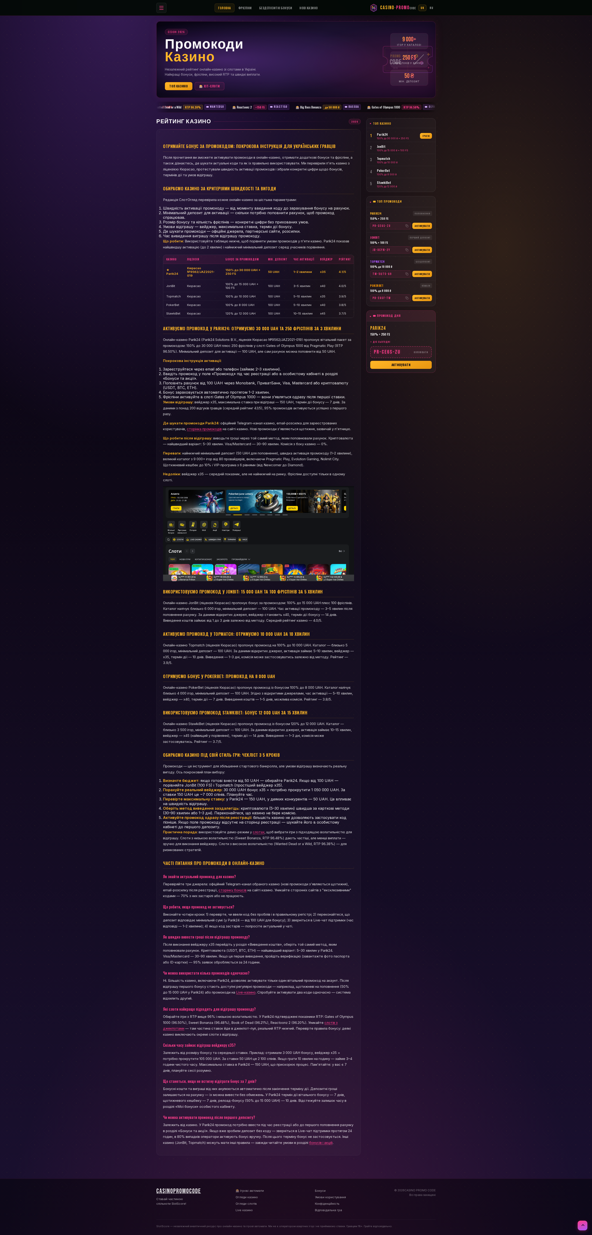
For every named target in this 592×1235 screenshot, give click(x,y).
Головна (224, 8)
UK (422, 8)
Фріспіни (245, 8)
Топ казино (178, 86)
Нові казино (308, 8)
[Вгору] (582, 1225)
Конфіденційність (327, 1203)
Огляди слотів (246, 1203)
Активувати (422, 226)
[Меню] (161, 8)
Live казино (244, 1210)
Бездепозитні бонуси (275, 8)
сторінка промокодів (204, 429)
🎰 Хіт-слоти (209, 86)
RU (431, 8)
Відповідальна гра (328, 1210)
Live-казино (246, 992)
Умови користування (330, 1197)
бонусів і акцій (321, 1142)
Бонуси (320, 1190)
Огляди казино (247, 1197)
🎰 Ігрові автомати (250, 1190)
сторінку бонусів (233, 890)
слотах (259, 832)
